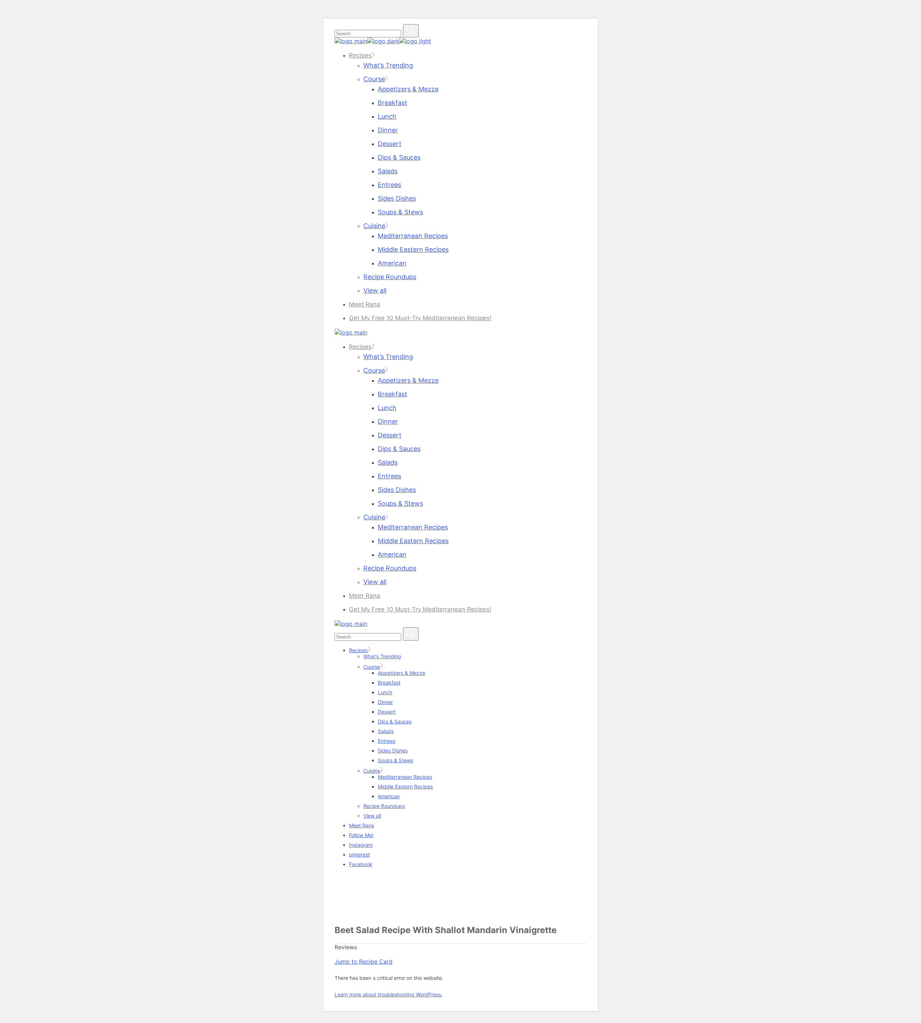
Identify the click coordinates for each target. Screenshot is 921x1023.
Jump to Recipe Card (364, 961)
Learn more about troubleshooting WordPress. (389, 994)
